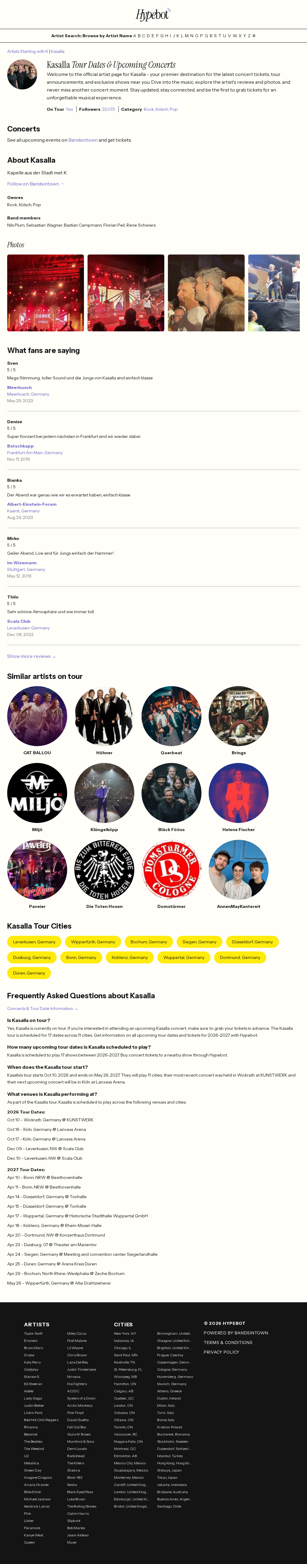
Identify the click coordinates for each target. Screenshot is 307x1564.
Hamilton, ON (125, 1384)
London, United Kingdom (132, 1492)
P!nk (27, 1513)
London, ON (123, 1405)
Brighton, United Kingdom (175, 1348)
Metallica (31, 1463)
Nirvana (73, 1376)
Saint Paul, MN (126, 1355)
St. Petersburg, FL (128, 1369)
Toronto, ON (123, 1427)
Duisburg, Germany (32, 957)
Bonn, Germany (81, 957)
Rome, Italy (165, 1420)
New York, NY (125, 1333)
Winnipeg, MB (125, 1376)
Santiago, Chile (169, 1506)
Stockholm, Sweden (172, 1441)
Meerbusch (19, 387)
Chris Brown (77, 1355)
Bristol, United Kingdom (132, 1506)
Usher (29, 1520)
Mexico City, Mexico (130, 1463)
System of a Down (81, 1398)
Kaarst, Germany (23, 511)
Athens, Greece (169, 1391)
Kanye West (33, 1535)
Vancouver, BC (125, 1434)
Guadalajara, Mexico (131, 1470)
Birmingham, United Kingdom (175, 1333)
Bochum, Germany (149, 942)
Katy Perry (32, 1362)
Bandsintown (83, 140)
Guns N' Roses (79, 1434)
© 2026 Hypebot (225, 1323)
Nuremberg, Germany (175, 1376)
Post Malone (77, 1340)
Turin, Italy (165, 1412)
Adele (28, 1391)
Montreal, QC (125, 1448)
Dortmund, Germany (240, 957)
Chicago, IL (123, 1348)
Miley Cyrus (76, 1333)
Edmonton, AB (125, 1456)
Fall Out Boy (76, 1427)
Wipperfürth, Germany (93, 942)
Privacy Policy (222, 1352)
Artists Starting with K (28, 51)
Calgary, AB (123, 1391)
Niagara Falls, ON (128, 1441)
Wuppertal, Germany (183, 957)
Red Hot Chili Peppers (41, 1420)
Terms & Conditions (228, 1342)
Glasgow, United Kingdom (175, 1340)
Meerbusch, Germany (28, 394)
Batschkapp (20, 446)
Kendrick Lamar (37, 1506)
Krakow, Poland (169, 1427)
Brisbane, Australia (172, 1492)
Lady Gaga (33, 1398)
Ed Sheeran (33, 1384)
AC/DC (73, 1391)
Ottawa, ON (123, 1420)
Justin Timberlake (81, 1369)
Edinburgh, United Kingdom (132, 1499)
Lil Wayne (75, 1348)
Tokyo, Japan (167, 1477)
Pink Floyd (75, 1412)
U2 (26, 1456)
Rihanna (31, 1427)
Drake (29, 1355)
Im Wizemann (22, 562)
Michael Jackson (37, 1499)
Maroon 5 (31, 1376)
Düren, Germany (29, 973)
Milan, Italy (166, 1405)
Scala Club (19, 621)
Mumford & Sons (80, 1441)
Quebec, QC (124, 1398)
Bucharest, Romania (173, 1434)
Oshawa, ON (124, 1412)
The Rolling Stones (81, 1506)
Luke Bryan (76, 1499)
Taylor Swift (33, 1333)
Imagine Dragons (38, 1477)
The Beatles (33, 1441)
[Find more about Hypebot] (153, 14)
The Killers (75, 1463)
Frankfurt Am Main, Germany (35, 452)
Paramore (32, 1528)
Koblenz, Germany (130, 957)
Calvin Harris (78, 1513)
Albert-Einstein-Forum (32, 504)
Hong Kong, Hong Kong (175, 1463)
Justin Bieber (34, 1405)
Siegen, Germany (199, 942)
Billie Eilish (32, 1492)
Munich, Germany (171, 1384)
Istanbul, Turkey (170, 1456)
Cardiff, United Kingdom (132, 1484)
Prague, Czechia (170, 1355)
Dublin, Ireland (169, 1398)
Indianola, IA (124, 1340)
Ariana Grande (36, 1484)
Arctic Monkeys (79, 1405)
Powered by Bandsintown (236, 1333)
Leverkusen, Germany (28, 628)
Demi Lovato (77, 1448)
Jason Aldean (78, 1535)
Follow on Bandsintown (33, 184)
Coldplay (31, 1369)
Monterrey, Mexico (129, 1477)
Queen (29, 1542)
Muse (71, 1542)
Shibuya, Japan (169, 1470)
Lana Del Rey (77, 1362)
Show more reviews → (31, 656)
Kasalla (57, 51)
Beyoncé (30, 1434)
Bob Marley (76, 1528)
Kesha (72, 1484)
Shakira (73, 1470)
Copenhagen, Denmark (175, 1362)
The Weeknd (34, 1448)
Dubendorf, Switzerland (175, 1448)
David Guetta (78, 1420)
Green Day (32, 1470)
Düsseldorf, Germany (252, 942)
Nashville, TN (124, 1362)
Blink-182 (74, 1477)
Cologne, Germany (172, 1369)
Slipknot (73, 1520)
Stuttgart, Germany (26, 569)
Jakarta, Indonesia (172, 1484)
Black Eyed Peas (80, 1492)
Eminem (31, 1340)
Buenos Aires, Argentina (175, 1499)
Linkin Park (33, 1412)
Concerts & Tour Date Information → (42, 1008)
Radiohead (76, 1456)
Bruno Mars (33, 1348)
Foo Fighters (77, 1384)
